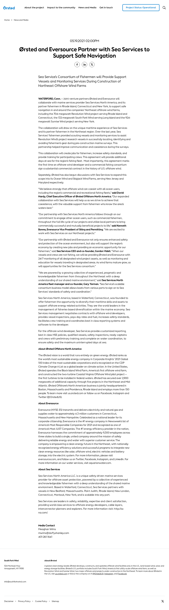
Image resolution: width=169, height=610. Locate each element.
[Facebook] (77, 64)
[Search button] (164, 7)
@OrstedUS (98, 574)
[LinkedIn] (84, 64)
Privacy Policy (24, 601)
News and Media (87, 7)
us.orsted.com (61, 574)
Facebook (122, 574)
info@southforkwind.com (15, 581)
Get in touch (106, 7)
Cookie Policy (41, 601)
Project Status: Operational (141, 7)
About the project (34, 7)
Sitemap (55, 601)
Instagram (108, 574)
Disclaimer (8, 601)
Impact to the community (61, 7)
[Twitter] (92, 64)
